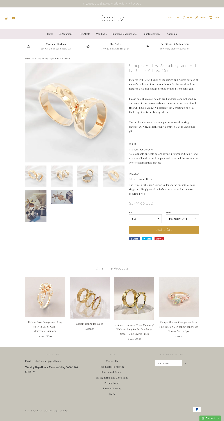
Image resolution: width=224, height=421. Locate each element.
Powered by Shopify (44, 411)
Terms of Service (112, 388)
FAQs (112, 393)
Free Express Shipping (112, 366)
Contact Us (112, 361)
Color (168, 212)
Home (50, 34)
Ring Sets (85, 34)
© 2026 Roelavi (30, 411)
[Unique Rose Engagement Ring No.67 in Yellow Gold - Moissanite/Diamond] (45, 297)
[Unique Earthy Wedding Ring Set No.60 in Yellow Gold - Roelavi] (36, 176)
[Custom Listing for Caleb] (90, 298)
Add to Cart (164, 229)
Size (130, 212)
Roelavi (112, 18)
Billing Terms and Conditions (112, 377)
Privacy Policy (111, 382)
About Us (172, 34)
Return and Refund (111, 372)
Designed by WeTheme (61, 411)
